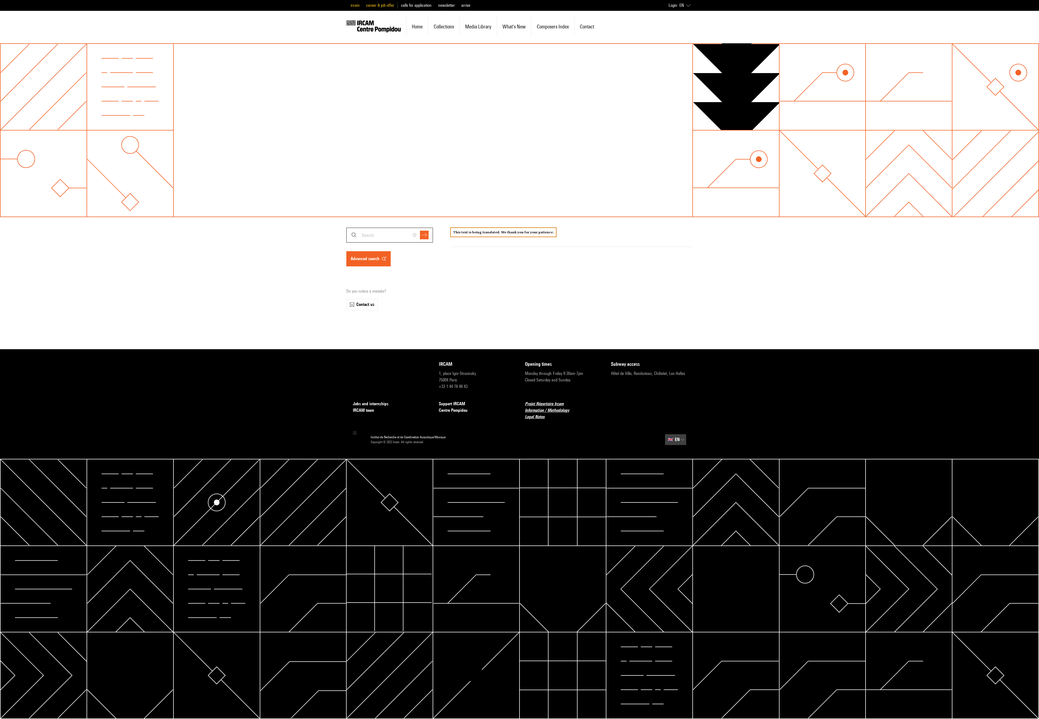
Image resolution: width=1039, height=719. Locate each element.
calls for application (416, 5)
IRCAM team (363, 410)
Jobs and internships (371, 403)
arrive (465, 5)
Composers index (553, 27)
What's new (514, 27)
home (417, 27)
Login (673, 5)
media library (478, 27)
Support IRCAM (452, 403)
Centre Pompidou (453, 410)
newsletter (446, 5)
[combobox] (389, 235)
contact (587, 27)
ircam (355, 5)
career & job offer (380, 5)
